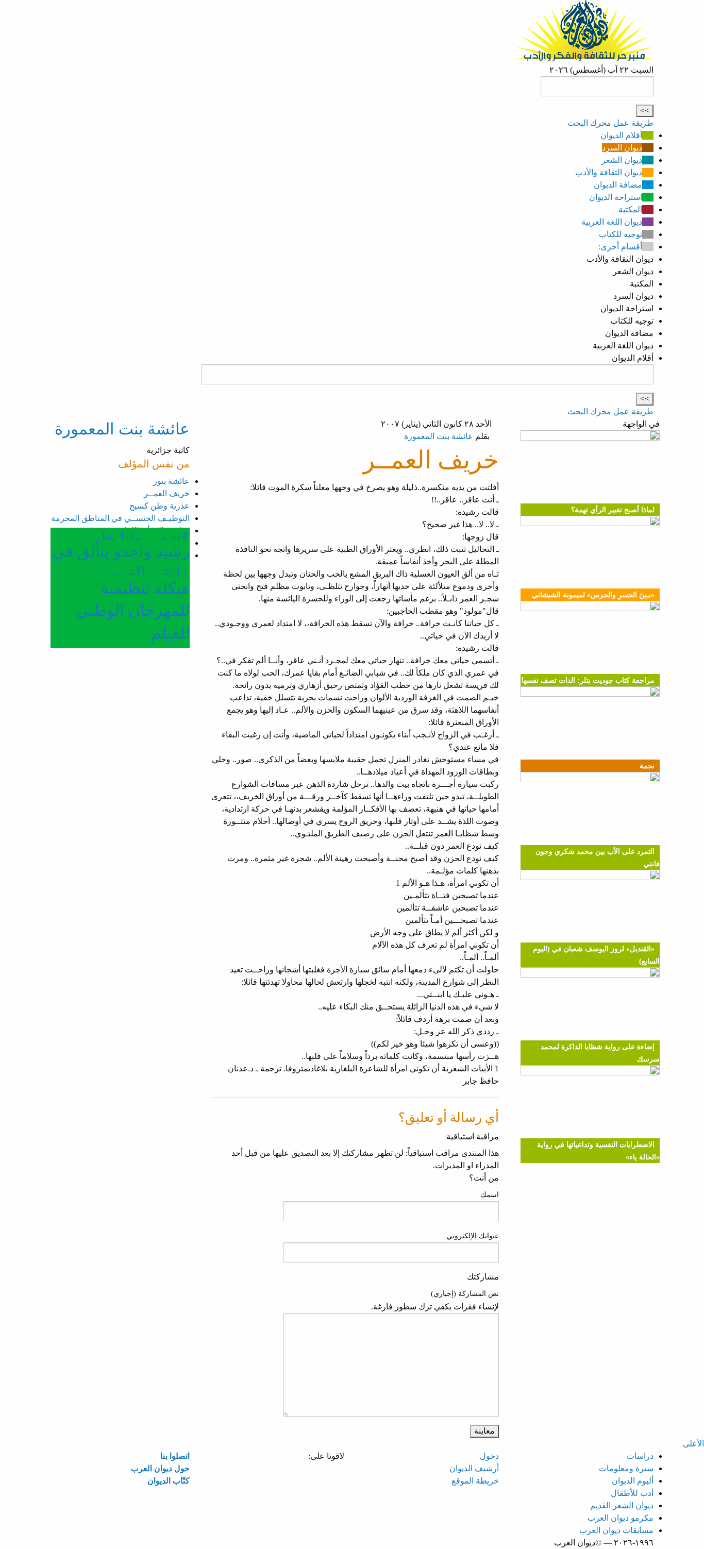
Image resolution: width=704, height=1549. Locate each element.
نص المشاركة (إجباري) (465, 1294)
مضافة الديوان (618, 184)
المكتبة (630, 209)
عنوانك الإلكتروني (472, 1236)
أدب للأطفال (632, 1493)
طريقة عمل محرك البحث (610, 123)
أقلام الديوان (621, 135)
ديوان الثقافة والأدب (608, 172)
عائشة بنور (171, 481)
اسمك (489, 1195)
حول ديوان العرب (160, 1468)
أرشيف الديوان (474, 1468)
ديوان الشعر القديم (621, 1505)
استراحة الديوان (615, 197)
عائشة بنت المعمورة (438, 436)
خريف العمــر (167, 493)
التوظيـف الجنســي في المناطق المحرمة (120, 518)
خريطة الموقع (475, 1480)
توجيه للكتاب (620, 234)
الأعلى (693, 1443)
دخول (489, 1456)
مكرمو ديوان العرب (620, 1517)
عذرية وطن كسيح (159, 505)
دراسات (640, 1456)
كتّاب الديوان (168, 1480)
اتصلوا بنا (175, 1456)
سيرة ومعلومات (626, 1468)
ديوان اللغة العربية (611, 221)
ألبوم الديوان (632, 1480)
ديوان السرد (622, 147)
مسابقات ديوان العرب (616, 1530)
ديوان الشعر (621, 160)
